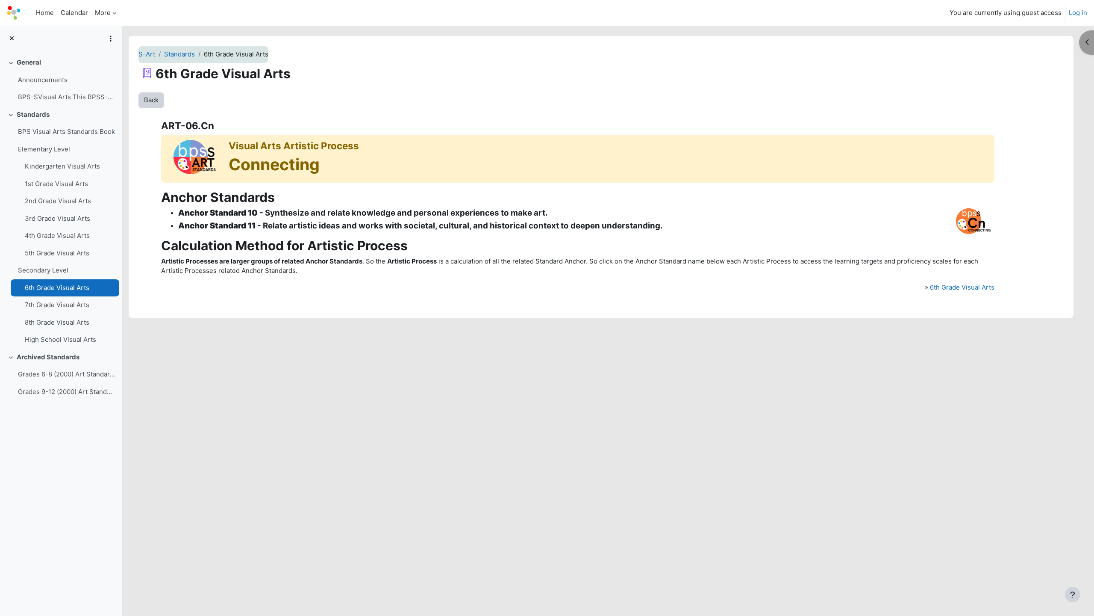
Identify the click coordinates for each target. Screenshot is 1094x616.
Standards (33, 114)
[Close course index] (11, 39)
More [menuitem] (103, 13)
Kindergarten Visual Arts (62, 166)
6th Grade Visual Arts (57, 288)
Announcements (43, 80)
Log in (1078, 13)
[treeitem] (61, 80)
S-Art (146, 54)
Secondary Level (43, 270)
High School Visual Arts (60, 339)
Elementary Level (44, 149)
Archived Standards (48, 357)
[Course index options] (110, 38)
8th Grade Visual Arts (57, 322)
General (29, 62)
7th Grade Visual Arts (57, 305)
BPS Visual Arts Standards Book (66, 131)
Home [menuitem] (45, 13)
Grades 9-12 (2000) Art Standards (66, 392)
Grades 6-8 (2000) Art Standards (66, 374)
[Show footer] (1072, 594)
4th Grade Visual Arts (57, 235)
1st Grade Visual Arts (56, 184)
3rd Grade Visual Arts (57, 218)
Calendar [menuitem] (74, 13)
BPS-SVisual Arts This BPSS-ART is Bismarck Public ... (66, 97)
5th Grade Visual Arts (57, 253)
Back (151, 100)
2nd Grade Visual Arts (58, 201)
